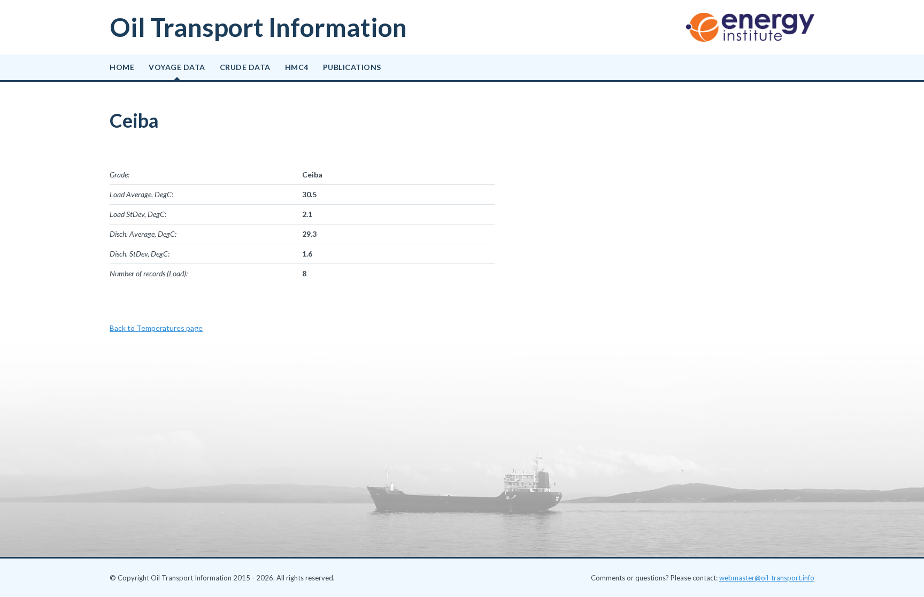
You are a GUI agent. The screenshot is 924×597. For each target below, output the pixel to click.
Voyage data (177, 67)
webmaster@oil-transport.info (766, 577)
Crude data (245, 67)
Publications (352, 67)
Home (122, 67)
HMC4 (297, 67)
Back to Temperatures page (156, 327)
